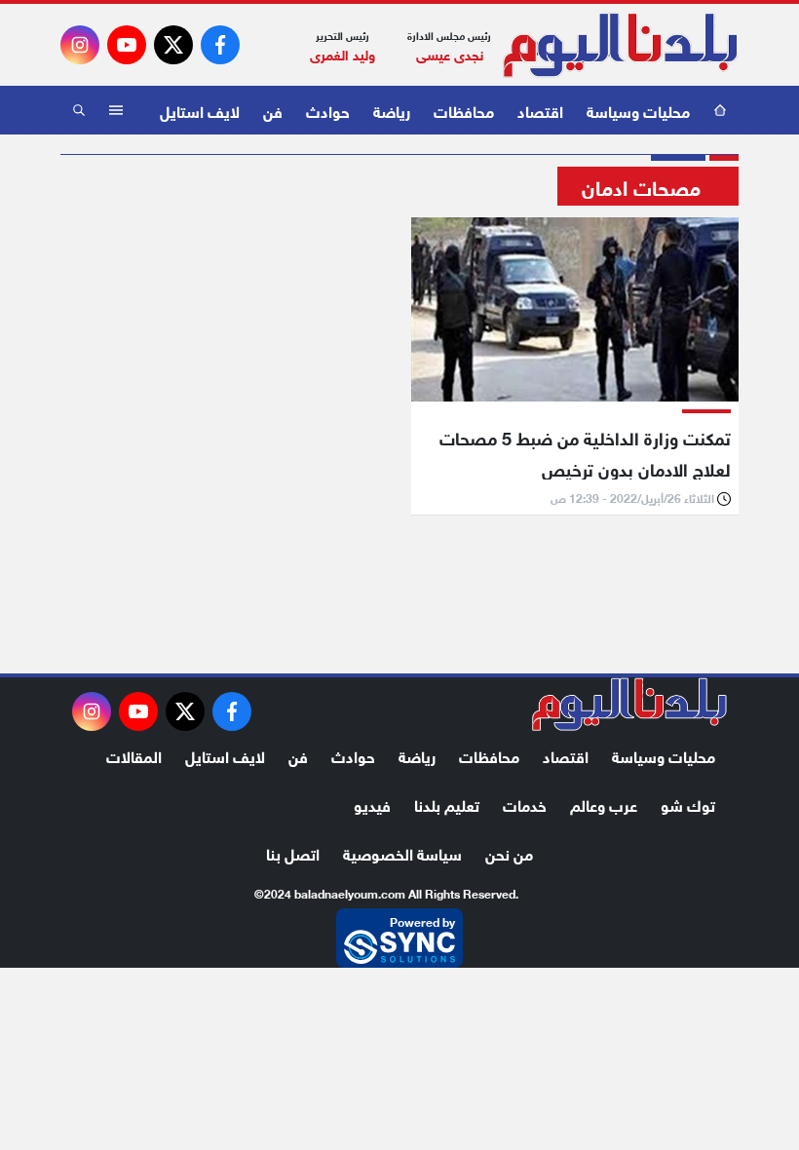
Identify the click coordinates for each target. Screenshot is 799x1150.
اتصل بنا (293, 852)
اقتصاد (540, 109)
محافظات (464, 109)
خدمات (525, 803)
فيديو (372, 803)
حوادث (328, 109)
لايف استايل (200, 109)
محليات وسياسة (638, 109)
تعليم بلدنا (446, 803)
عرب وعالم (603, 803)
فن (273, 109)
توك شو (688, 803)
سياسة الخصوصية (402, 852)
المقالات (134, 755)
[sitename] (629, 704)
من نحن (509, 852)
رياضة (391, 109)
